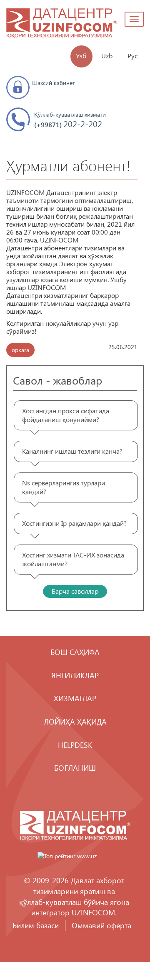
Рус (133, 55)
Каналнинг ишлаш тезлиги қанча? (72, 451)
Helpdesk (75, 745)
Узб (81, 55)
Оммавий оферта (101, 925)
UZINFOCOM (93, 912)
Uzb (106, 55)
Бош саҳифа (75, 652)
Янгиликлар (75, 675)
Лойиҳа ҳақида (75, 721)
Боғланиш (75, 767)
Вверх (118, 930)
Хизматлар (75, 698)
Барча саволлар (75, 591)
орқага (20, 350)
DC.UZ (61, 24)
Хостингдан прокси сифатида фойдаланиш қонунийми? (65, 415)
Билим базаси (35, 925)
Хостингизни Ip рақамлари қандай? (74, 523)
